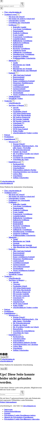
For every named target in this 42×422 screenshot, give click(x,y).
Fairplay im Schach (20, 325)
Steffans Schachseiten (21, 350)
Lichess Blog (17, 346)
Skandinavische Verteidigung (23, 231)
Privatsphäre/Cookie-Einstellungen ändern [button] (20, 415)
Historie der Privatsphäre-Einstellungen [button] (18, 417)
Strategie (16, 243)
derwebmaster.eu (29, 406)
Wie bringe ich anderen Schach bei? (22, 196)
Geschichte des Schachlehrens (24, 331)
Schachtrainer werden (17, 198)
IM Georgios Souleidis (21, 294)
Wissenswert (13, 315)
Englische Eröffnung (20, 210)
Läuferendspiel (18, 261)
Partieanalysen (18, 337)
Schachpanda (18, 300)
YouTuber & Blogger (16, 280)
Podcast (7, 309)
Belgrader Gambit (19, 204)
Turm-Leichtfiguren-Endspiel (23, 270)
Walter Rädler (18, 305)
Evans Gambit (18, 212)
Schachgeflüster (18, 341)
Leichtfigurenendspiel (21, 263)
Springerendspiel (19, 265)
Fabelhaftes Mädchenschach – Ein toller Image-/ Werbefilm (25, 320)
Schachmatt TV (18, 298)
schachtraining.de (6, 183)
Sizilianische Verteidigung (22, 230)
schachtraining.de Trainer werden (25, 307)
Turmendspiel (18, 268)
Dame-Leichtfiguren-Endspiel (24, 257)
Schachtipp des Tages (21, 333)
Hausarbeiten (18, 329)
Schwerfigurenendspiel (21, 267)
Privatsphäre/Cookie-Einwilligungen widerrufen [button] (22, 419)
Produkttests (9, 311)
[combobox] (10, 394)
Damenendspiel (18, 255)
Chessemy (16, 284)
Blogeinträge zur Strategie (22, 245)
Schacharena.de (19, 302)
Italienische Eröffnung (21, 220)
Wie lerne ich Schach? (17, 194)
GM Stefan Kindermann (22, 288)
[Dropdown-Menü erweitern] (18, 193)
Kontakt (7, 413)
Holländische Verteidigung (22, 218)
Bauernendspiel (18, 253)
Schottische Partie (19, 228)
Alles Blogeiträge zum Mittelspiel (25, 247)
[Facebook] (1, 355)
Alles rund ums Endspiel (22, 251)
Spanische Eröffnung (20, 233)
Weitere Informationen (8, 402)
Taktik (15, 239)
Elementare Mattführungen (23, 259)
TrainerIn (8, 276)
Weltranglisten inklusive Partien (24, 342)
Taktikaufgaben (14, 272)
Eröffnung (12, 202)
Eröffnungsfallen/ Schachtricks (24, 235)
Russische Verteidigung (21, 226)
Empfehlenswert (15, 335)
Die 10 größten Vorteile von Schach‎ (26, 327)
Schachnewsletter (19, 339)
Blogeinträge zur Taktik (21, 241)
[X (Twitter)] (6, 355)
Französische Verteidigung (22, 214)
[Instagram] (4, 355)
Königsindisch (18, 224)
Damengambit (18, 208)
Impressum (8, 409)
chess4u (16, 282)
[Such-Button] (22, 393)
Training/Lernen (10, 193)
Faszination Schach (20, 286)
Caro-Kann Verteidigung (22, 206)
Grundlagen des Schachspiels (19, 200)
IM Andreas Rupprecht (21, 292)
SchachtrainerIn (15, 278)
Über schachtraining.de (12, 191)
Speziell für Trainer (16, 274)
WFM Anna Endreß (20, 304)
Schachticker (17, 348)
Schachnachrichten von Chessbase (25, 344)
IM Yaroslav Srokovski (21, 296)
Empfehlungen (9, 313)
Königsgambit (18, 222)
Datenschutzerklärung (12, 411)
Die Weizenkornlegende (21, 323)
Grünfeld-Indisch (19, 216)
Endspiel (12, 249)
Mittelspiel (12, 237)
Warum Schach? (19, 317)
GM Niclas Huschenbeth (22, 290)
